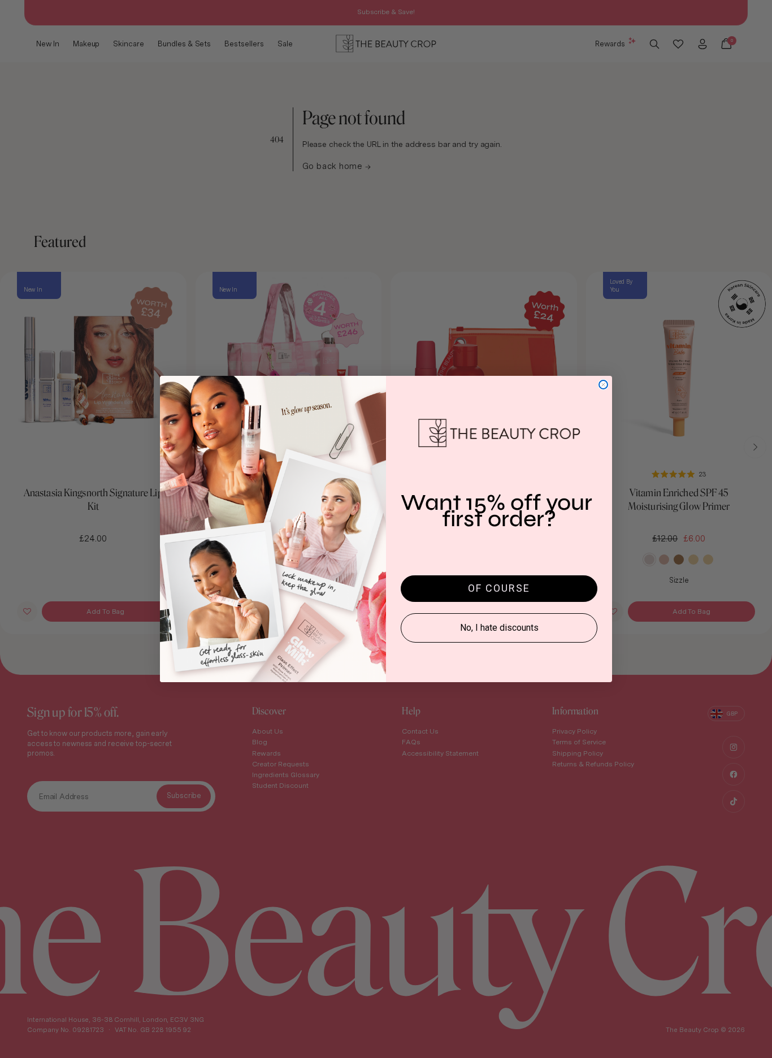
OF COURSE (499, 588)
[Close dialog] (603, 384)
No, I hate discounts (499, 627)
